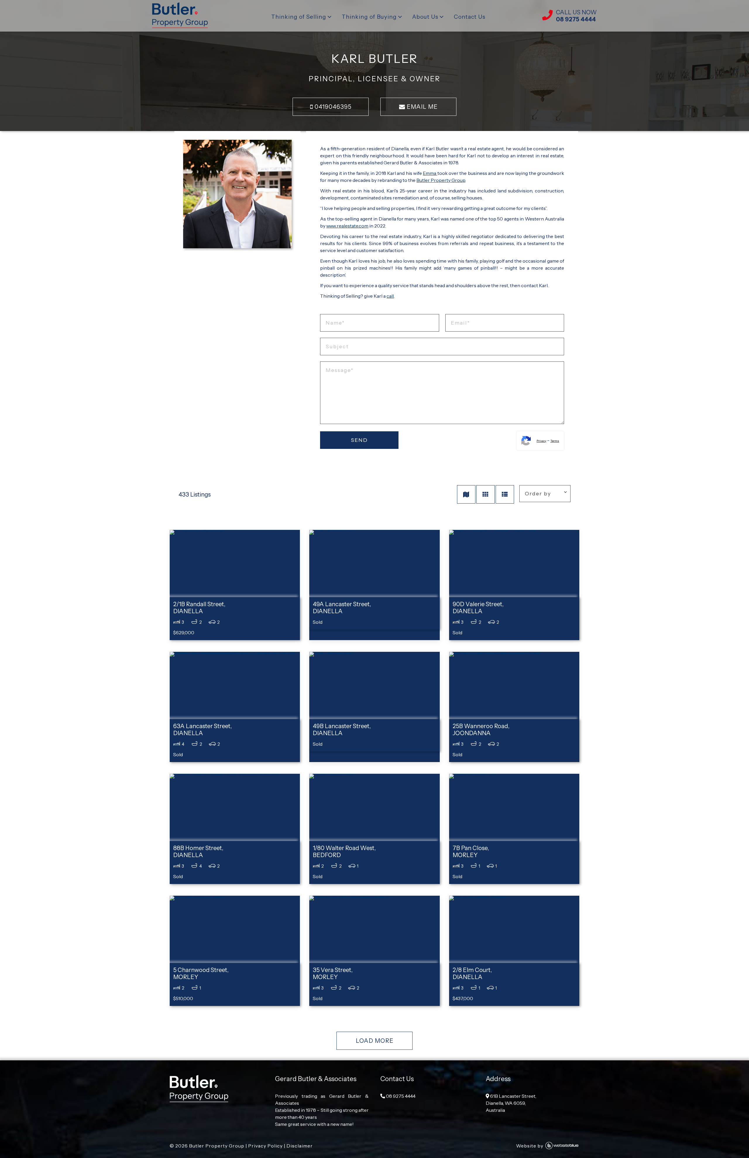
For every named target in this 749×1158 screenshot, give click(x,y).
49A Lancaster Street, (342, 608)
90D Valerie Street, (478, 608)
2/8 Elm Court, (472, 973)
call (390, 296)
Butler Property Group (440, 180)
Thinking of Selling (298, 16)
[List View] (505, 494)
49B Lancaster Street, (342, 730)
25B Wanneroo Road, (481, 730)
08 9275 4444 (400, 1096)
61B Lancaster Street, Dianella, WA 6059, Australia (511, 1103)
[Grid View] (485, 494)
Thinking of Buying (369, 16)
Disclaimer (299, 1146)
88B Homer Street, (198, 852)
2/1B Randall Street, (199, 608)
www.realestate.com (347, 226)
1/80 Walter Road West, (344, 852)
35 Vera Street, (333, 973)
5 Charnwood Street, (201, 973)
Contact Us (469, 16)
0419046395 (332, 106)
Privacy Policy (265, 1146)
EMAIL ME (421, 106)
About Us (425, 16)
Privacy (541, 441)
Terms (554, 441)
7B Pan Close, (471, 852)
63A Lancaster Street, (202, 730)
